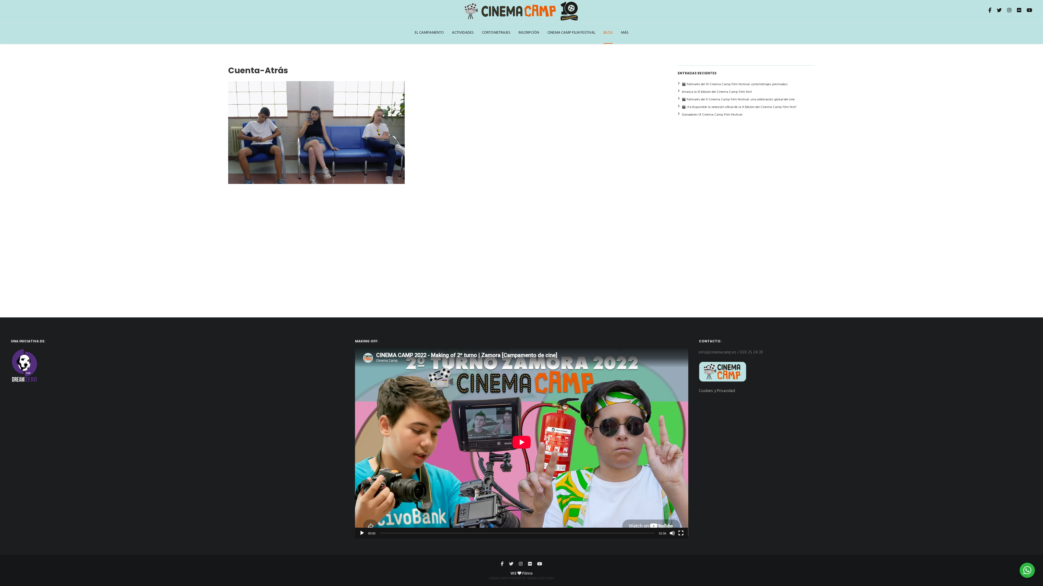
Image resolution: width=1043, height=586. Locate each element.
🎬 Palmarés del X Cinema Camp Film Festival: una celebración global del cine (738, 99)
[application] (521, 443)
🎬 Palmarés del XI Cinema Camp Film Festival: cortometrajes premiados (735, 84)
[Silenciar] (672, 533)
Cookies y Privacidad (717, 391)
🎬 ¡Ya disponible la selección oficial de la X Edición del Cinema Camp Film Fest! (739, 107)
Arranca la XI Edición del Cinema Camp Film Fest (717, 92)
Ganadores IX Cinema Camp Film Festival (712, 114)
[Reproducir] (362, 533)
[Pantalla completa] (681, 533)
